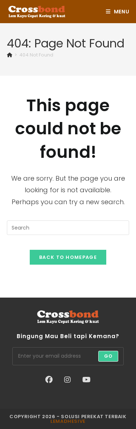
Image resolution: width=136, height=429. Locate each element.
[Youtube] (86, 380)
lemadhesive (68, 421)
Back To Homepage (68, 257)
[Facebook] (49, 380)
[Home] (9, 54)
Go (108, 356)
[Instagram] (67, 380)
